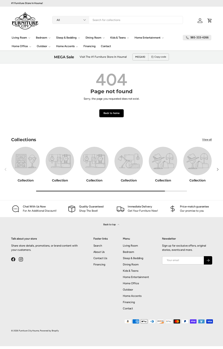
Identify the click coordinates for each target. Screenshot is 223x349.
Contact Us (100, 258)
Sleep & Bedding (66, 37)
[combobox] (117, 20)
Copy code (160, 56)
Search (97, 245)
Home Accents (65, 46)
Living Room (19, 37)
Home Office (20, 46)
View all (207, 139)
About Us (99, 252)
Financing (89, 46)
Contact (106, 46)
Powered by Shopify (49, 330)
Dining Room (93, 37)
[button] (210, 20)
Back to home (111, 113)
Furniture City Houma (29, 330)
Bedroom (41, 37)
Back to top (109, 224)
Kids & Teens (118, 37)
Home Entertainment (147, 37)
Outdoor (42, 46)
